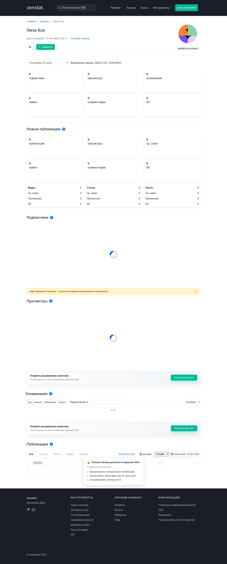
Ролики (84, 454)
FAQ (161, 510)
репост (62, 402)
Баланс (119, 510)
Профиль (120, 505)
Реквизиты (165, 514)
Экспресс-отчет (80, 510)
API (72, 534)
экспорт (146, 454)
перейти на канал (188, 48)
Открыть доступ (184, 377)
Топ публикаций (80, 514)
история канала (80, 38)
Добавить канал (80, 524)
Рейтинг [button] (115, 7)
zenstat (35, 7)
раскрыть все (127, 454)
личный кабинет (186, 7)
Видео (70, 454)
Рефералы (120, 514)
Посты (144, 7)
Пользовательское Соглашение (177, 519)
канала (38, 402)
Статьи (43, 454)
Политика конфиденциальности (177, 505)
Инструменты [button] (161, 7)
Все (31, 454)
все (30, 402)
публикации (50, 402)
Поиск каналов (79, 505)
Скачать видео (79, 529)
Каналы (131, 7)
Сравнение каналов (82, 519)
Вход (117, 519)
